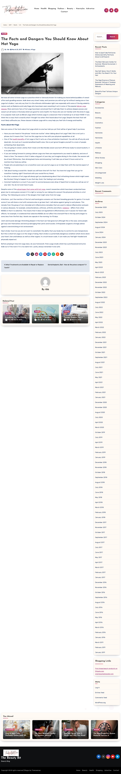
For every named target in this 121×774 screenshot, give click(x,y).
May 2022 (98, 317)
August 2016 (100, 602)
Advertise (90, 9)
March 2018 (99, 507)
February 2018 (100, 512)
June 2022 (99, 312)
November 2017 (100, 527)
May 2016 (98, 617)
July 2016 (98, 607)
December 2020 (101, 402)
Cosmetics (99, 123)
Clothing (98, 118)
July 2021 (98, 367)
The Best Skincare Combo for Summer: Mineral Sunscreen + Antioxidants (106, 64)
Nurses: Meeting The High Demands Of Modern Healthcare (45, 317)
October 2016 (100, 592)
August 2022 (100, 302)
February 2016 (100, 632)
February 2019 (100, 452)
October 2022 (100, 292)
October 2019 (100, 432)
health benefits (18, 139)
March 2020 (99, 427)
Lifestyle (98, 148)
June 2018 (99, 492)
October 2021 (100, 352)
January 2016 (100, 637)
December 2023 (101, 242)
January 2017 (100, 577)
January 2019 (100, 457)
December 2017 (100, 522)
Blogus (26, 770)
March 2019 (99, 447)
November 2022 (101, 287)
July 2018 (98, 487)
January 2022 (100, 337)
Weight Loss (99, 183)
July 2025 (99, 212)
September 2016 (101, 597)
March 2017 (99, 567)
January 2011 (100, 652)
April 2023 (99, 267)
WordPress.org (100, 703)
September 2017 (101, 537)
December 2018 (101, 462)
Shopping (52, 9)
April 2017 (98, 562)
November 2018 (101, 467)
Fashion (61, 9)
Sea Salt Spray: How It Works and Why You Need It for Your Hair (106, 73)
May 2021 (98, 377)
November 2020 (101, 407)
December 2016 (101, 582)
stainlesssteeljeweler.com (104, 674)
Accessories (99, 108)
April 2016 (98, 622)
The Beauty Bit (11, 757)
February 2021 (100, 392)
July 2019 (98, 437)
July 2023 (99, 252)
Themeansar (36, 770)
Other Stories (100, 158)
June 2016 (99, 612)
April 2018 (98, 502)
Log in (97, 688)
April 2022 (99, 322)
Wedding (98, 178)
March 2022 (99, 327)
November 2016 (101, 587)
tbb (8, 49)
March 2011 (99, 642)
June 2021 (99, 372)
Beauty (70, 9)
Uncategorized (100, 173)
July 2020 (99, 417)
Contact (64, 12)
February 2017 (100, 572)
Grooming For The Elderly (15, 317)
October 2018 (100, 472)
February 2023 (100, 277)
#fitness (27, 49)
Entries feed (99, 693)
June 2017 (99, 552)
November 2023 (101, 247)
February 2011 (100, 647)
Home (36, 9)
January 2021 (100, 397)
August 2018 (100, 482)
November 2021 (101, 347)
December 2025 (101, 207)
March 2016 (99, 627)
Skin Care (98, 168)
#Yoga (33, 49)
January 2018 (100, 517)
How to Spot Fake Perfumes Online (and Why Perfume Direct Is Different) (105, 55)
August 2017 (99, 542)
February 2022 (100, 332)
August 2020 (100, 412)
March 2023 (99, 272)
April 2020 (99, 422)
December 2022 (101, 282)
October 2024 (100, 217)
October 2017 (100, 532)
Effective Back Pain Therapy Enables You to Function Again (73, 317)
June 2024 (99, 232)
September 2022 (101, 297)
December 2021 (101, 342)
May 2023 (98, 262)
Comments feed (101, 698)
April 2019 (98, 442)
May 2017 (98, 557)
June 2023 (99, 257)
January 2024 (100, 237)
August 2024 (100, 227)
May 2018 (98, 497)
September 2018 (101, 477)
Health (44, 9)
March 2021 (99, 387)
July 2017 (98, 547)
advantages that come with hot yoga (31, 189)
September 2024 (101, 222)
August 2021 (100, 362)
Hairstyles (80, 9)
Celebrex (65, 208)
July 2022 (99, 307)
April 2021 (98, 382)
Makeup (98, 153)
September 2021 (101, 357)
